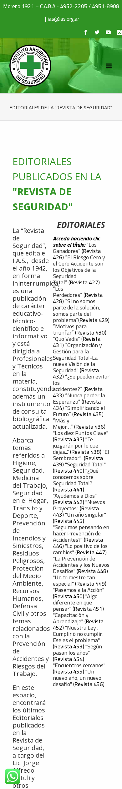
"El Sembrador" (81, 455)
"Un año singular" (85, 514)
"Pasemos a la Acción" (78, 590)
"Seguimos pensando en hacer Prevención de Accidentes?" (81, 533)
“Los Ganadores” (75, 247)
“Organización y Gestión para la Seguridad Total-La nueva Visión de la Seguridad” (77, 357)
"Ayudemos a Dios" (75, 495)
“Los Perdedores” (67, 291)
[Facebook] (85, 32)
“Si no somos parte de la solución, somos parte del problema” (76, 310)
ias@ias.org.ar (63, 19)
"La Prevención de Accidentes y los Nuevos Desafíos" (81, 564)
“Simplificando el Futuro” (79, 411)
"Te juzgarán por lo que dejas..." (75, 445)
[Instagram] (119, 32)
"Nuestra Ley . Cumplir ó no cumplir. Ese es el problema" (78, 633)
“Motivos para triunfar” (70, 329)
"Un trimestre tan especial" (74, 580)
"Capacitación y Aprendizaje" (71, 618)
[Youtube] (108, 32)
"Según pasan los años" (77, 649)
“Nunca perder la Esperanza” (79, 398)
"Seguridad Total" (85, 464)
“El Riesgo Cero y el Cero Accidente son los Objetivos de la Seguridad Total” (79, 270)
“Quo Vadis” (66, 339)
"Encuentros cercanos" (79, 665)
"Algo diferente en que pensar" (75, 602)
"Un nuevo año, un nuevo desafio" (77, 677)
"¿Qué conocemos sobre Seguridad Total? (76, 476)
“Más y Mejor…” (63, 423)
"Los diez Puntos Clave (79, 433)
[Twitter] (96, 32)
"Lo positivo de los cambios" (80, 549)
